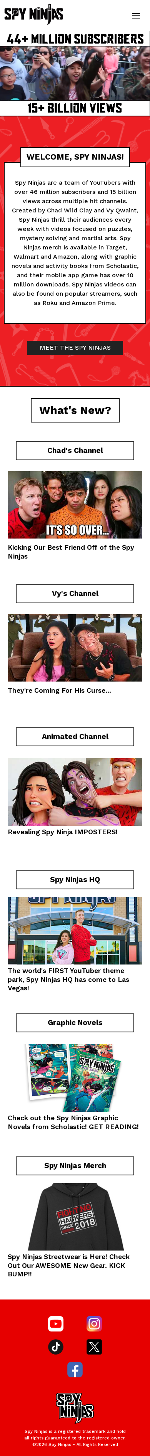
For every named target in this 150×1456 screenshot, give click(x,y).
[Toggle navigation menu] (136, 16)
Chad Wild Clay (69, 210)
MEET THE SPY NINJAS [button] (75, 347)
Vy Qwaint (121, 210)
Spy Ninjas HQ (49, 979)
